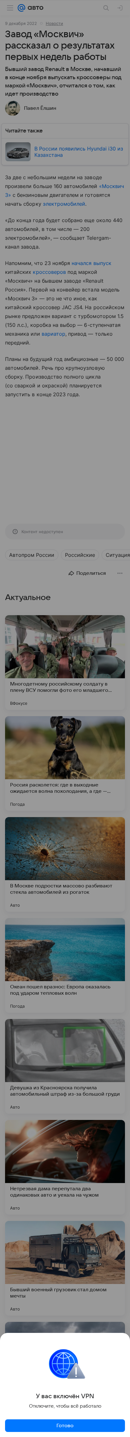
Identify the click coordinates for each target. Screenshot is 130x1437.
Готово (65, 1425)
